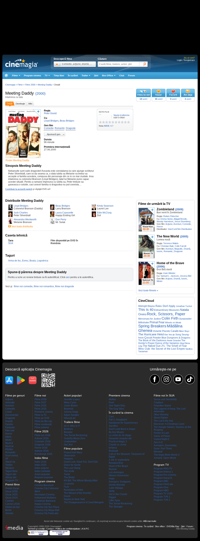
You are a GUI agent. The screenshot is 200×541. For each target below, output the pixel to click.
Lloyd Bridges (21, 205)
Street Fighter (161, 417)
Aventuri (177, 224)
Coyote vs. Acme (117, 444)
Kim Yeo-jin (169, 334)
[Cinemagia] (6, 75)
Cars (111, 416)
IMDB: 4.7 (108, 126)
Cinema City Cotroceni (47, 488)
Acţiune (168, 224)
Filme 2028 (40, 399)
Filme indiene (42, 427)
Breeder (68, 432)
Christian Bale (167, 246)
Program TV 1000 (163, 493)
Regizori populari (44, 477)
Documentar (11, 415)
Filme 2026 (40, 405)
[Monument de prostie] (100, 122)
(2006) (161, 266)
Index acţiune (42, 468)
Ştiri (96, 75)
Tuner (67, 474)
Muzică (9, 443)
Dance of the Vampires (167, 343)
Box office (160, 526)
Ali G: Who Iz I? (72, 426)
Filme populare (73, 448)
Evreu (25, 260)
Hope (112, 478)
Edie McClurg (104, 212)
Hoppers (68, 458)
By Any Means (116, 432)
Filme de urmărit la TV (154, 203)
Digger (112, 497)
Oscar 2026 (11, 491)
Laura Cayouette (64, 212)
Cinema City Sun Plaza (47, 507)
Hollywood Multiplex (45, 497)
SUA (10, 243)
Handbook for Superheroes (123, 422)
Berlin (8, 510)
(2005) (184, 236)
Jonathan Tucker (184, 306)
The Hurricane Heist (151, 334)
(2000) (40, 93)
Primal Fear (157, 322)
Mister (159, 281)
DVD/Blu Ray (173, 526)
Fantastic (10, 427)
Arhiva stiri (10, 477)
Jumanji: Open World (165, 458)
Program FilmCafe (163, 484)
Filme (20, 85)
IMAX (37, 491)
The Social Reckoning (75, 435)
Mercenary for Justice (149, 318)
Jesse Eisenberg (182, 221)
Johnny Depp (71, 411)
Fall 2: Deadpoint (118, 419)
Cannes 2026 (12, 504)
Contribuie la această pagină (18, 189)
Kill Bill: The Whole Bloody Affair (81, 480)
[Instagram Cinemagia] (166, 379)
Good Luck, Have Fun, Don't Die (81, 461)
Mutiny (112, 399)
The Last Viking (72, 468)
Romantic (168, 251)
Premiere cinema (44, 411)
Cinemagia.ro (21, 63)
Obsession (69, 455)
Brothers (68, 429)
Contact (50, 529)
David (67, 496)
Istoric (159, 251)
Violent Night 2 (161, 439)
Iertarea (113, 447)
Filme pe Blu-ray (43, 421)
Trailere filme (72, 422)
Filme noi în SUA (164, 395)
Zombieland (165, 209)
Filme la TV (40, 415)
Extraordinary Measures (166, 310)
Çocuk (148, 337)
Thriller (9, 465)
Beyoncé (68, 408)
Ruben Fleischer (171, 216)
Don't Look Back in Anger (122, 429)
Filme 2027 (40, 402)
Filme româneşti (43, 424)
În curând (73, 75)
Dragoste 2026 (42, 444)
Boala (32, 260)
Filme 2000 (30, 85)
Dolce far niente (72, 465)
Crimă (8, 411)
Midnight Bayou (146, 306)
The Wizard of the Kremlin (77, 493)
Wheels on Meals (173, 322)
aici (68, 277)
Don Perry (60, 219)
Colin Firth (170, 318)
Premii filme (12, 484)
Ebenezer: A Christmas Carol (169, 424)
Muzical (9, 446)
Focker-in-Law (161, 433)
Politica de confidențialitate (67, 529)
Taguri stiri (10, 474)
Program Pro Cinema (165, 474)
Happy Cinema (43, 504)
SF (6, 458)
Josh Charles (21, 212)
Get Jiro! (68, 444)
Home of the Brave (170, 263)
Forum (131, 75)
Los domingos (116, 472)
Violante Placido (161, 331)
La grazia (69, 483)
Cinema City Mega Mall (47, 510)
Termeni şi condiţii (36, 529)
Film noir (9, 430)
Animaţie (10, 402)
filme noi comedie (23, 286)
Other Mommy (161, 414)
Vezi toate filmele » (148, 290)
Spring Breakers (152, 326)
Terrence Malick (171, 243)
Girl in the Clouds (118, 494)
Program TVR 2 (162, 499)
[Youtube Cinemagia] (178, 379)
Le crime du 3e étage (120, 435)
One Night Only (117, 405)
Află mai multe (149, 521)
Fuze (66, 486)
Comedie (186, 224)
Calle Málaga (116, 488)
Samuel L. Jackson (170, 276)
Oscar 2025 (11, 494)
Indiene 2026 (42, 451)
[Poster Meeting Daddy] (23, 158)
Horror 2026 (41, 447)
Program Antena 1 (163, 471)
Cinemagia (10, 85)
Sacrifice (113, 426)
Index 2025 (40, 465)
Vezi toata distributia (22, 226)
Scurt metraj (11, 455)
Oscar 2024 (11, 497)
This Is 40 (146, 309)
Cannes (9, 500)
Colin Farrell (180, 246)
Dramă (187, 249)
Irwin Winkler (169, 273)
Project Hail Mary (73, 452)
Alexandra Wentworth (25, 219)
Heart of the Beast (118, 466)
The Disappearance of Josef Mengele (84, 502)
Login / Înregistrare (186, 60)
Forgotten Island (162, 405)
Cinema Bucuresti (44, 485)
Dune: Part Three (163, 448)
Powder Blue (159, 337)
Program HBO (161, 490)
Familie (9, 424)
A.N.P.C (85, 529)
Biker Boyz (184, 331)
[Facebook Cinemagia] (155, 379)
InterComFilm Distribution (180, 229)
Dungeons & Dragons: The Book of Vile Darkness (164, 339)
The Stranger (116, 506)
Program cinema (32, 75)
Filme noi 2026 (42, 435)
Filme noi (40, 395)
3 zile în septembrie (119, 459)
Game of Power (162, 436)
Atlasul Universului (119, 475)
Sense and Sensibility (165, 399)
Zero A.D (158, 442)
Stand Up (10, 461)
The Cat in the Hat (163, 420)
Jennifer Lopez (72, 399)
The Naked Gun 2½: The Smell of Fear (165, 346)
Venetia (9, 513)
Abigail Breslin (180, 219)
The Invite (69, 471)
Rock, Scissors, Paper (166, 314)
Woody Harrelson (165, 221)
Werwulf (158, 451)
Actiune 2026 (42, 438)
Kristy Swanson (105, 205)
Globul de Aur (12, 507)
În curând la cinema (121, 412)
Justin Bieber (71, 405)
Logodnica (42, 260)
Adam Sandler (71, 415)
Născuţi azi (70, 418)
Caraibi (175, 331)
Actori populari (42, 474)
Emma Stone (167, 219)
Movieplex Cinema (44, 494)
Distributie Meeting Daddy (24, 200)
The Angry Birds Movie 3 (166, 454)
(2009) (179, 209)
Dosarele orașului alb (120, 438)
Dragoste (178, 251)
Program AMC (161, 481)
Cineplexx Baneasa (45, 500)
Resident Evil (116, 463)
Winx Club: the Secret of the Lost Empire (161, 348)
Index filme (41, 457)
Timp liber (59, 75)
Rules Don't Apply (165, 306)
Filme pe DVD (42, 418)
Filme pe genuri (15, 395)
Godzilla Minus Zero (74, 438)
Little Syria (114, 500)
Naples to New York (74, 499)
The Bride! (69, 477)
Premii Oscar (12, 488)
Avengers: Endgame (119, 481)
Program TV (11, 480)
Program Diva (161, 487)
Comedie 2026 (42, 441)
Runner (113, 469)
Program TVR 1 (162, 496)
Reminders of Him (73, 490)
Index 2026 (40, 461)
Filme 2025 (40, 408)
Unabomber (70, 441)
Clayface (158, 402)
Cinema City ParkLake (46, 513)
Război (9, 449)
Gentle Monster (117, 484)
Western (9, 468)
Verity (112, 491)
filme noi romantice (44, 286)
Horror (160, 226)
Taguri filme (11, 471)
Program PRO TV (163, 468)
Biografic (178, 249)
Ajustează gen (53, 134)
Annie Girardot (174, 340)
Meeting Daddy (19, 93)
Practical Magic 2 (118, 441)
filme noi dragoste (64, 286)
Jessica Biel (185, 276)
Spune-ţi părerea (121, 115)
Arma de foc (14, 260)
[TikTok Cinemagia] (190, 379)
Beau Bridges (62, 205)
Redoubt (113, 451)
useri (143, 99)
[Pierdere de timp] (102, 122)
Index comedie (42, 471)
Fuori (111, 402)
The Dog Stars (116, 408)
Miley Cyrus (70, 402)
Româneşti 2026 (43, 454)
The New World (168, 236)
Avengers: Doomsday (165, 445)
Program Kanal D (163, 478)
